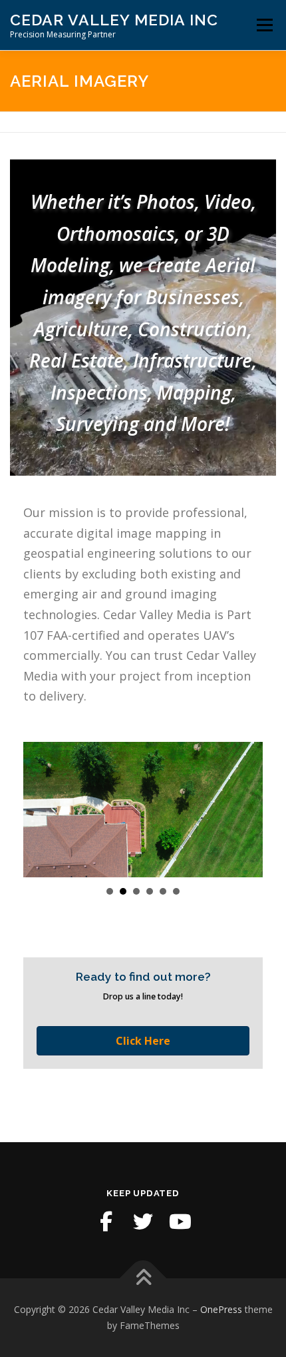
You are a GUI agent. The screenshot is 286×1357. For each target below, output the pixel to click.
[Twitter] (143, 1222)
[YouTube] (180, 1222)
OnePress (221, 1309)
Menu (264, 25)
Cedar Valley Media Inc (114, 20)
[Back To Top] (143, 1278)
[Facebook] (106, 1222)
